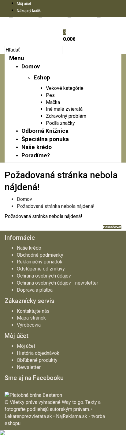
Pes (50, 95)
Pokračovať (112, 227)
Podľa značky (60, 123)
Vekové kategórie (64, 88)
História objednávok (38, 353)
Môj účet (24, 4)
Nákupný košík (29, 11)
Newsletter (29, 367)
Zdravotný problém (66, 116)
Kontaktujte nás (33, 311)
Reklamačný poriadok (39, 262)
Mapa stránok (31, 318)
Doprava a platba (35, 290)
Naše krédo (29, 248)
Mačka (53, 102)
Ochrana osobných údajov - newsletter (57, 283)
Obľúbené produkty (37, 360)
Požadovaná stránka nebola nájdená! (55, 206)
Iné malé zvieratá (64, 109)
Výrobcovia (29, 325)
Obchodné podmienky (40, 255)
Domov (24, 199)
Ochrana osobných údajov (44, 276)
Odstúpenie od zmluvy (41, 269)
